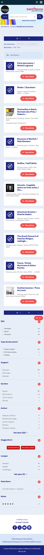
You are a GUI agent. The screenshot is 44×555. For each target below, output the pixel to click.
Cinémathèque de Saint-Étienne (22, 539)
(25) (20, 433)
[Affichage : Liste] (19, 38)
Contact (6, 549)
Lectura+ (38, 542)
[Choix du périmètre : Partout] (4, 16)
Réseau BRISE (30, 542)
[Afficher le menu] (41, 2)
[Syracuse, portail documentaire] (5, 9)
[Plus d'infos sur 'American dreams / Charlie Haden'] (10, 215)
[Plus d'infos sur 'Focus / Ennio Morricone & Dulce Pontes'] (10, 266)
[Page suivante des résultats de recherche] (38, 38)
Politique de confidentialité (31, 549)
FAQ (10, 549)
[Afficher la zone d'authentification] (37, 2)
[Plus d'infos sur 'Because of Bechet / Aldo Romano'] (10, 142)
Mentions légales (17, 549)
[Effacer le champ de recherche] (34, 16)
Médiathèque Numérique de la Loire (14, 542)
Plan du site (22, 551)
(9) (19, 474)
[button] (2, 2)
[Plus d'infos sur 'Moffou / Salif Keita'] (10, 166)
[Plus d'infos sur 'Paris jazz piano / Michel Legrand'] (10, 66)
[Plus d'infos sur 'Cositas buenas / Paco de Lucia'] (10, 291)
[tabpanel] (22, 272)
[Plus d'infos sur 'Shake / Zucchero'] (10, 90)
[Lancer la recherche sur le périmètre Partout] (40, 16)
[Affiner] (29, 38)
